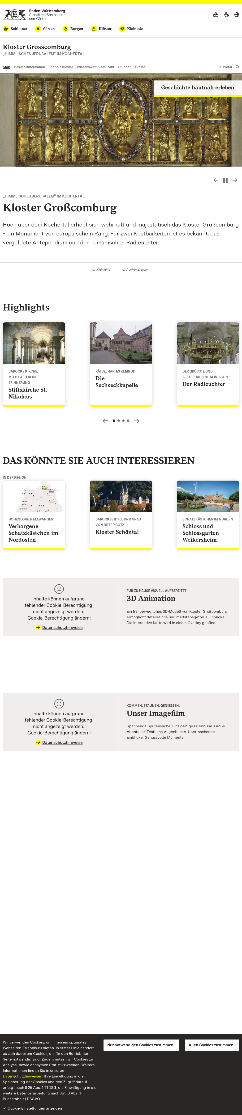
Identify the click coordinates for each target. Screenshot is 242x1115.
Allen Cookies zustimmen (211, 1045)
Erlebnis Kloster (61, 67)
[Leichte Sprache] (216, 14)
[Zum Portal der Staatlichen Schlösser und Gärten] (34, 14)
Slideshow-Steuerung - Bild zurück (216, 180)
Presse (140, 67)
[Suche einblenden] (237, 67)
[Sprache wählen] (237, 14)
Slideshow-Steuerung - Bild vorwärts (235, 180)
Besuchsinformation (29, 67)
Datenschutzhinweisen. (23, 1076)
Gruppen (124, 67)
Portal (227, 67)
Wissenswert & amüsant (95, 67)
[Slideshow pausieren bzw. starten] (225, 180)
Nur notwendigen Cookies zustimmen (140, 1045)
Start (6, 67)
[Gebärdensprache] (226, 14)
